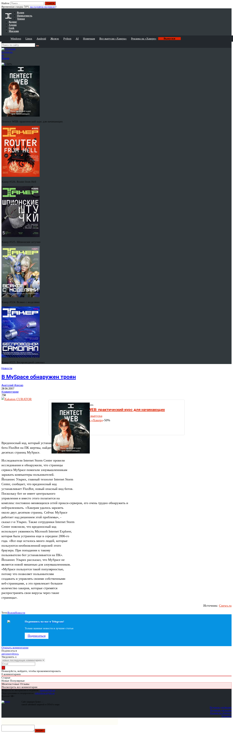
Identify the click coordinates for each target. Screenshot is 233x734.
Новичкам (89, 38)
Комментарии (10, 391)
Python (67, 38)
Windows (16, 38)
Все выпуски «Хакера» (113, 38)
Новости (6, 368)
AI (77, 38)
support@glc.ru (47, 690)
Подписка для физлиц (221, 707)
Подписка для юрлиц (221, 710)
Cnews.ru (225, 605)
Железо (54, 38)
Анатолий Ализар (12, 385)
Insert (40, 730)
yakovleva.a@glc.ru (45, 693)
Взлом (11, 612)
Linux (28, 38)
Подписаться (37, 636)
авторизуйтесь (10, 653)
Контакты (227, 716)
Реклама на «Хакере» (143, 38)
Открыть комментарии (14, 647)
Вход (229, 5)
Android (41, 38)
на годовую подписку (43, 6)
